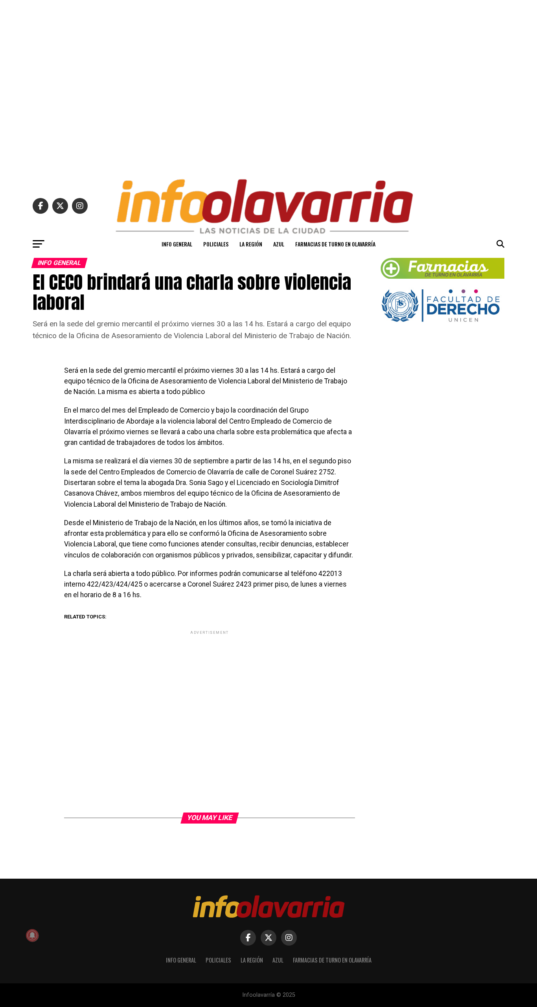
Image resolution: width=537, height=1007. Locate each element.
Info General (177, 244)
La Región (250, 244)
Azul (278, 244)
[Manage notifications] (32, 935)
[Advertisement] (268, 86)
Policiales (215, 244)
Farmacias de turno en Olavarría (335, 244)
